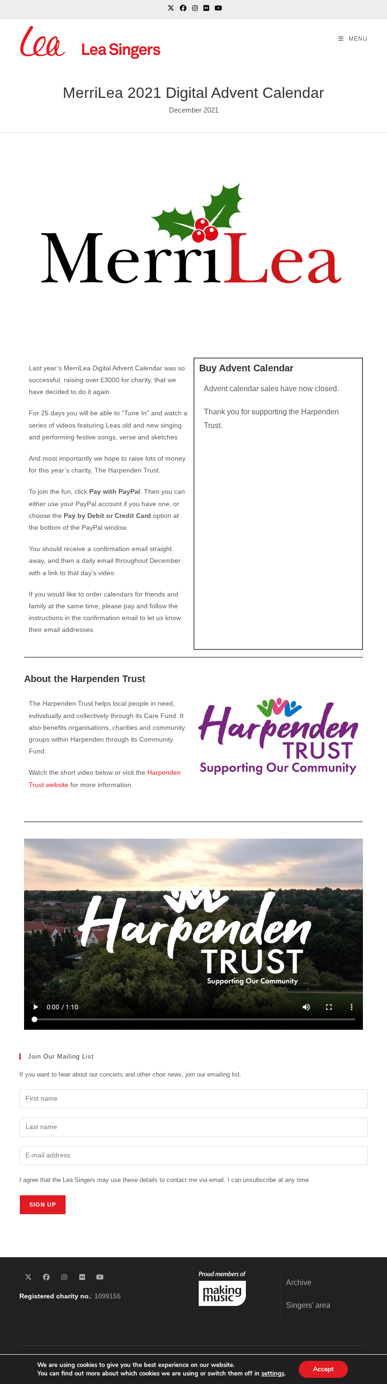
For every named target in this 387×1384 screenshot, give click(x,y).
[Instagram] (64, 1277)
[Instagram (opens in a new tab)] (195, 8)
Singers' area (308, 1305)
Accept (323, 1369)
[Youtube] (100, 1277)
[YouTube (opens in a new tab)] (217, 8)
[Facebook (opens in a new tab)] (183, 8)
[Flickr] (82, 1277)
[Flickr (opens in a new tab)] (206, 8)
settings (272, 1373)
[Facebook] (46, 1277)
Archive (298, 1283)
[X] (28, 1277)
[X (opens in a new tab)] (171, 8)
